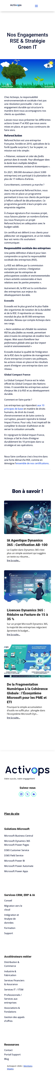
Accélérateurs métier (17, 956)
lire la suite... (13, 560)
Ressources (11, 1044)
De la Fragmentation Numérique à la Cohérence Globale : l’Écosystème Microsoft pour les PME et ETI (27, 693)
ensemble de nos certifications (32, 463)
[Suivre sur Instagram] (21, 794)
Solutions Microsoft (16, 829)
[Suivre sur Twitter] (27, 794)
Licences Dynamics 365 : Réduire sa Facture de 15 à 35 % (27, 614)
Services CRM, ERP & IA (19, 895)
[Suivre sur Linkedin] (33, 794)
